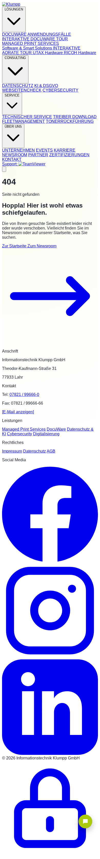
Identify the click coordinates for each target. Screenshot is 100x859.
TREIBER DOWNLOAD (75, 117)
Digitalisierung (46, 434)
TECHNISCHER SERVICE (27, 117)
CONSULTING (15, 58)
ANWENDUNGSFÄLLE (49, 34)
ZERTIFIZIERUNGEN (69, 155)
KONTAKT (12, 159)
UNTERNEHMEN (18, 150)
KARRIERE (64, 150)
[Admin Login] (50, 854)
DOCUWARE (14, 34)
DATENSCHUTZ (17, 85)
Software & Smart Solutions (27, 48)
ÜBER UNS (13, 126)
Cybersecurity (19, 434)
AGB (51, 451)
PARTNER (38, 155)
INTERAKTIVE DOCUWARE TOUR (35, 39)
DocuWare (56, 429)
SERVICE (12, 95)
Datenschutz (34, 451)
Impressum (12, 451)
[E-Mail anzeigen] (18, 412)
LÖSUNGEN (14, 9)
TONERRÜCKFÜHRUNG (70, 121)
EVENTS (44, 150)
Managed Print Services (24, 429)
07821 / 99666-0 (24, 394)
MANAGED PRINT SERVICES (30, 43)
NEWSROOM (14, 155)
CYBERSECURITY (60, 90)
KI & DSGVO (46, 85)
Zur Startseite (14, 246)
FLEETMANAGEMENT (23, 121)
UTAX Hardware (48, 53)
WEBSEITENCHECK (22, 90)
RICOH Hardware (80, 53)
